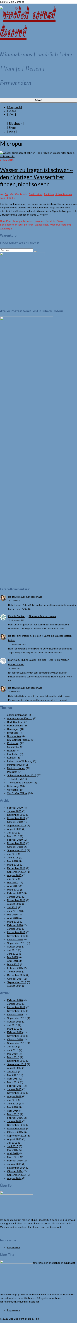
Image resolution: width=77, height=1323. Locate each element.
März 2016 (13, 921)
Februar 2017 (15, 893)
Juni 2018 (12, 857)
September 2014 (16, 982)
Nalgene (39, 221)
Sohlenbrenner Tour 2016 (21, 775)
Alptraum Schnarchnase (28, 596)
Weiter (44, 214)
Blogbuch (12, 732)
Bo (6, 194)
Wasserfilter (41, 224)
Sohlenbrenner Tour (11, 224)
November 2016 (16, 900)
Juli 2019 (12, 832)
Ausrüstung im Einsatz (19, 718)
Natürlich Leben (16, 768)
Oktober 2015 (15, 939)
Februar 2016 (15, 925)
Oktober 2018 (15, 846)
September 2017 (16, 871)
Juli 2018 (12, 854)
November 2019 (16, 818)
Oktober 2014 (15, 978)
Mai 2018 (12, 861)
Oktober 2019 (15, 821)
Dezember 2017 (16, 868)
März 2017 (13, 889)
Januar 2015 (14, 971)
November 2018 (16, 843)
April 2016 (13, 918)
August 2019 (14, 829)
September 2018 (16, 850)
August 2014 (14, 985)
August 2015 (14, 946)
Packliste (49, 194)
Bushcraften (35, 194)
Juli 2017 (12, 878)
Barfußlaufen (14, 722)
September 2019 (16, 825)
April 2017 (13, 886)
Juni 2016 (12, 911)
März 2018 (13, 864)
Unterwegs (13, 786)
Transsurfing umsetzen (20, 782)
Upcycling (12, 789)
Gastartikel (13, 746)
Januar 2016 (14, 928)
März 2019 (13, 836)
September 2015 (16, 943)
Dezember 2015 (16, 932)
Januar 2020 (14, 811)
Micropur (28, 221)
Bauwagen (13, 729)
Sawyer (61, 221)
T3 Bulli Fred (14, 779)
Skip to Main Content (12, 1)
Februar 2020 (15, 807)
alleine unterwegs (17, 714)
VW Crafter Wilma (17, 793)
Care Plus (5, 221)
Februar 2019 (15, 839)
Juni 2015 (12, 953)
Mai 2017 (12, 882)
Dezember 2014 (16, 975)
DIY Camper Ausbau (18, 739)
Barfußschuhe (15, 725)
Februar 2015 (15, 968)
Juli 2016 (12, 907)
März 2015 (13, 964)
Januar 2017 (14, 896)
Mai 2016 (12, 914)
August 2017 (14, 875)
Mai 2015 (12, 957)
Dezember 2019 (16, 814)
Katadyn (17, 221)
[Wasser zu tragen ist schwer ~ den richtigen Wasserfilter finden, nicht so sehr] (38, 156)
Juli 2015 (12, 950)
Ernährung (13, 743)
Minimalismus (15, 764)
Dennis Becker (16, 616)
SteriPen (28, 224)
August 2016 (14, 903)
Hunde (11, 750)
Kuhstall (11, 757)
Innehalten (13, 754)
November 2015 (16, 935)
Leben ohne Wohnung (19, 761)
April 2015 (13, 960)
